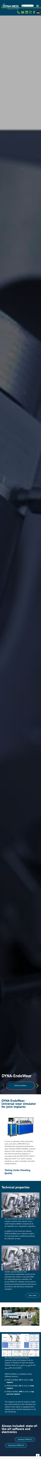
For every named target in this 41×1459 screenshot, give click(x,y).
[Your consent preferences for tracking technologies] (37, 1455)
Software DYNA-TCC (25, 1439)
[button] (37, 1085)
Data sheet (33, 1295)
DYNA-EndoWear (20, 1085)
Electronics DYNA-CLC (16, 1445)
